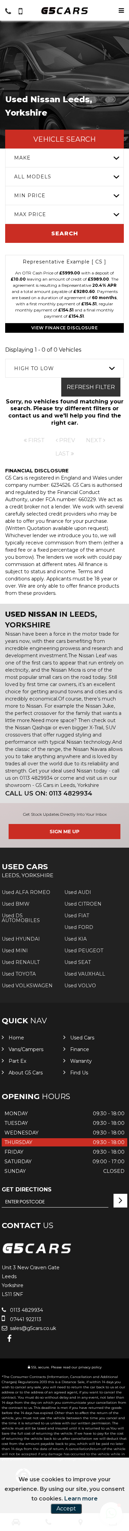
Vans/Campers (26, 1049)
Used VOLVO (80, 985)
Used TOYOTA (19, 974)
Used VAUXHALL (84, 974)
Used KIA (75, 939)
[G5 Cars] (65, 10)
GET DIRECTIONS (27, 1189)
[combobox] (64, 158)
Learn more (81, 1498)
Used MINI (15, 950)
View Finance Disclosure (64, 327)
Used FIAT (76, 915)
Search (64, 233)
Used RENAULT (21, 962)
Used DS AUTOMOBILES (21, 917)
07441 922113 (25, 1319)
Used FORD (78, 927)
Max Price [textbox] (30, 214)
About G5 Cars (26, 1073)
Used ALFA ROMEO (26, 892)
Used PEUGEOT (83, 950)
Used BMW (16, 904)
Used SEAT (77, 962)
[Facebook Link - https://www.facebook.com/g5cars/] (9, 1339)
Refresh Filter (91, 387)
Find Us (79, 1073)
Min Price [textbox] (29, 195)
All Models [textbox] (32, 177)
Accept (66, 1508)
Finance (79, 1049)
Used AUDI (77, 892)
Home (16, 1038)
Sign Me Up (64, 831)
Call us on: (48, 793)
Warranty (81, 1061)
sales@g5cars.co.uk (32, 1328)
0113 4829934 (26, 1310)
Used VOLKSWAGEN (27, 985)
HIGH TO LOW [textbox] (34, 368)
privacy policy (89, 1367)
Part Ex (17, 1061)
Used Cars (82, 1038)
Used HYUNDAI (21, 939)
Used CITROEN (82, 904)
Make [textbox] (22, 158)
